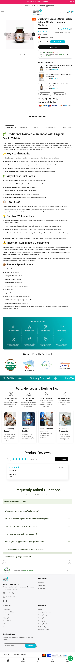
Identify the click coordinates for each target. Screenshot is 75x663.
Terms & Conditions (8, 612)
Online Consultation (43, 629)
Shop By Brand (42, 624)
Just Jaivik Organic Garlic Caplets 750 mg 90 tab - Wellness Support (59, 66)
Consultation (60, 94)
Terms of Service (7, 621)
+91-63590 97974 (29, 6)
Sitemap (5, 627)
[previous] (6, 34)
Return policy (6, 615)
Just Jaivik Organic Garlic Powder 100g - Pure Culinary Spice (59, 75)
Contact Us (41, 585)
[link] (41, 68)
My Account (41, 588)
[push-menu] (2, 12)
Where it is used (67, 127)
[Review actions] (65, 467)
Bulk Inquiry (45, 94)
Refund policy (6, 624)
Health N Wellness (23, 655)
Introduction (23, 127)
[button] (67, 41)
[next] (33, 34)
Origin (36, 127)
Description (9, 127)
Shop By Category (43, 615)
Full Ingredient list (50, 127)
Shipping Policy (7, 618)
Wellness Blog (42, 627)
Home (40, 609)
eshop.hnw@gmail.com (46, 6)
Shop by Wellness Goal (44, 612)
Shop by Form (42, 618)
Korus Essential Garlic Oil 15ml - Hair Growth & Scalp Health (59, 85)
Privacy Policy (7, 609)
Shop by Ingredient (43, 621)
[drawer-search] (61, 12)
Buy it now (53, 47)
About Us (41, 582)
